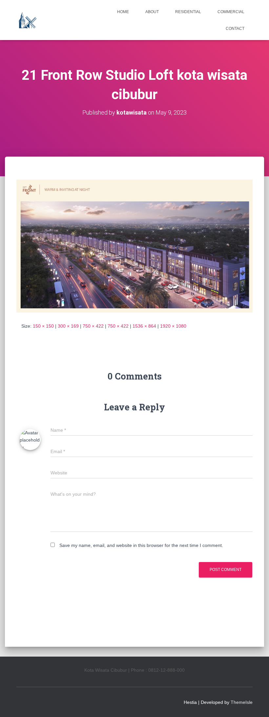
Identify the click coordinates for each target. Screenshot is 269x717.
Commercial (230, 12)
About (152, 12)
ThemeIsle (242, 702)
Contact (235, 28)
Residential (188, 12)
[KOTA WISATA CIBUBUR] (27, 20)
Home (123, 12)
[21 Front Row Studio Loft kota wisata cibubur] (134, 245)
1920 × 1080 (173, 326)
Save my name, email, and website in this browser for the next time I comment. (141, 545)
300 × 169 (68, 326)
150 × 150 (43, 326)
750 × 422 (93, 326)
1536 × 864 (144, 326)
